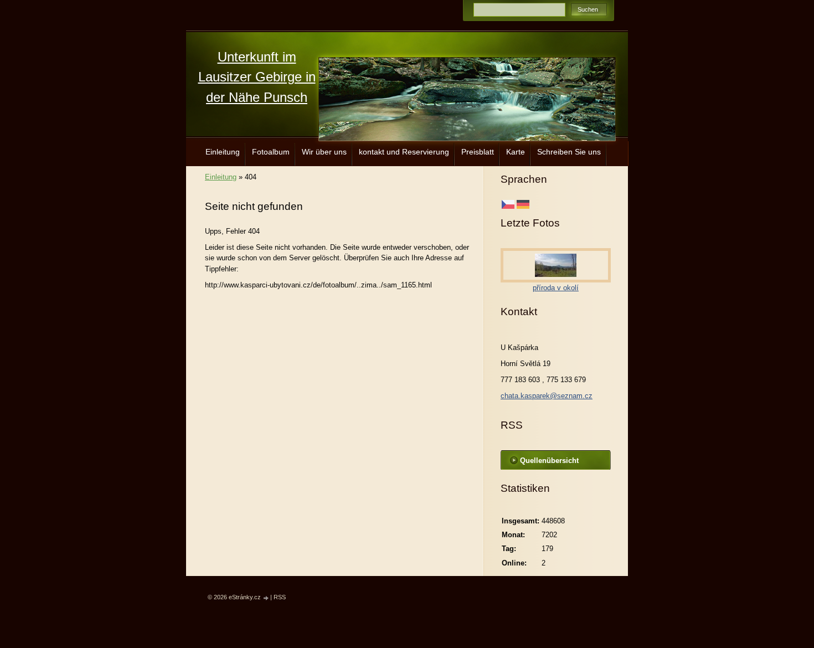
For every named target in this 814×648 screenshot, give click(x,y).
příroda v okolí (556, 288)
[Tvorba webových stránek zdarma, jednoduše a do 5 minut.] (266, 597)
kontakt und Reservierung (404, 151)
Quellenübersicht (549, 460)
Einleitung (222, 151)
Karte (515, 151)
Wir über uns (324, 151)
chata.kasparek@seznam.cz (547, 396)
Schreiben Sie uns (569, 151)
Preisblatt (477, 151)
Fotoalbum (271, 151)
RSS (280, 597)
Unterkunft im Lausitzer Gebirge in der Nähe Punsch (257, 77)
